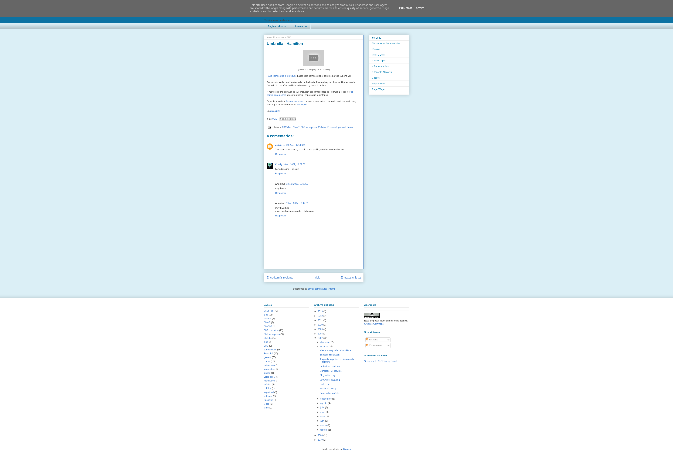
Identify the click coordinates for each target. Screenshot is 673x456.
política (267, 388)
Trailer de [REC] (328, 388)
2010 (320, 324)
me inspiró (302, 104)
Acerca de (301, 26)
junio (323, 412)
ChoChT (268, 326)
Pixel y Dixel (378, 54)
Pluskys (376, 49)
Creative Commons (374, 324)
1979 (320, 439)
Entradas (373, 339)
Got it (420, 8)
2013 (320, 311)
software (268, 396)
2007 (320, 338)
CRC (266, 345)
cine (266, 342)
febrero (324, 429)
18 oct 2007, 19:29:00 (297, 184)
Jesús (278, 145)
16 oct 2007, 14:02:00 (294, 164)
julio (322, 407)
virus (266, 407)
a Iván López (379, 60)
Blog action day (327, 375)
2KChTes (286, 127)
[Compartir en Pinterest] (294, 119)
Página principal (277, 26)
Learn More (405, 8)
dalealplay (275, 111)
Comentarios (375, 345)
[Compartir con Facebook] (291, 119)
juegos (267, 373)
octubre (324, 346)
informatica (269, 369)
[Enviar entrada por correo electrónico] (269, 127)
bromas (267, 318)
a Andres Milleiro (381, 66)
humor (350, 127)
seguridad (269, 392)
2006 (320, 435)
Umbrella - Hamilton (330, 366)
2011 (320, 320)
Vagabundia (378, 83)
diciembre (325, 342)
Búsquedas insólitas (330, 393)
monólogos (269, 380)
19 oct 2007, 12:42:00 (297, 203)
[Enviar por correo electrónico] (281, 119)
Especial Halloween (329, 354)
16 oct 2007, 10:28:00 (294, 145)
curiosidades (270, 349)
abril (322, 421)
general (342, 127)
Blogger (347, 449)
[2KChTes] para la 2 (330, 379)
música (267, 384)
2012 (320, 316)
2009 (320, 329)
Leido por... (269, 376)
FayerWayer (378, 89)
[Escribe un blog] (284, 119)
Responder (280, 154)
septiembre (326, 398)
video (266, 404)
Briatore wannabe (294, 101)
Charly (278, 164)
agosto (324, 403)
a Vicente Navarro (382, 72)
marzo (323, 425)
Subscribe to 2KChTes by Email (380, 361)
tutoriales (268, 400)
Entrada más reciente (280, 277)
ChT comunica (271, 330)
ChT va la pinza (309, 127)
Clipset (375, 77)
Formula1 (332, 127)
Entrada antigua (351, 277)
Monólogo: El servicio (331, 371)
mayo (323, 416)
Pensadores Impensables (386, 43)
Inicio (317, 277)
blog (266, 314)
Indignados (269, 365)
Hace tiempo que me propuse (282, 76)
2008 (320, 333)
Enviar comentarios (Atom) (321, 288)
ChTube (322, 127)
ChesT (296, 127)
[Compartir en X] (288, 119)
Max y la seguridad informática (335, 350)
